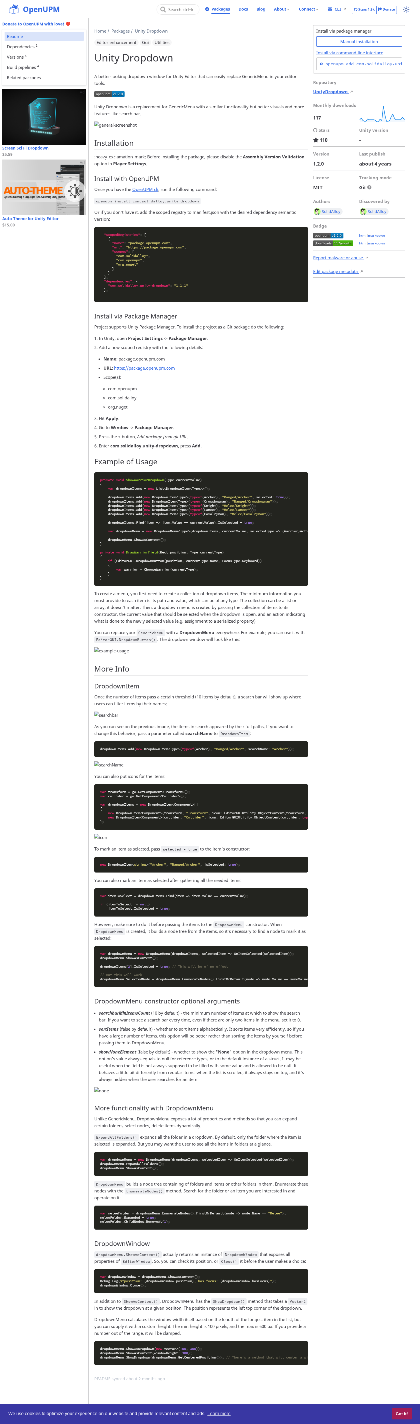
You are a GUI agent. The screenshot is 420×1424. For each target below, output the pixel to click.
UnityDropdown (331, 91)
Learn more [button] (219, 1413)
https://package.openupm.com (144, 368)
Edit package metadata (336, 271)
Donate (388, 9)
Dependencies (22, 46)
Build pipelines (23, 67)
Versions (17, 56)
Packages (220, 9)
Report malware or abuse (338, 257)
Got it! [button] (402, 1413)
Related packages (24, 77)
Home (100, 31)
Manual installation (359, 41)
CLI (337, 9)
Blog (261, 9)
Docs (243, 9)
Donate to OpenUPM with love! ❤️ (36, 24)
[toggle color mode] (406, 9)
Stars (366, 9)
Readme (15, 36)
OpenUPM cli (145, 189)
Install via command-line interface (349, 52)
